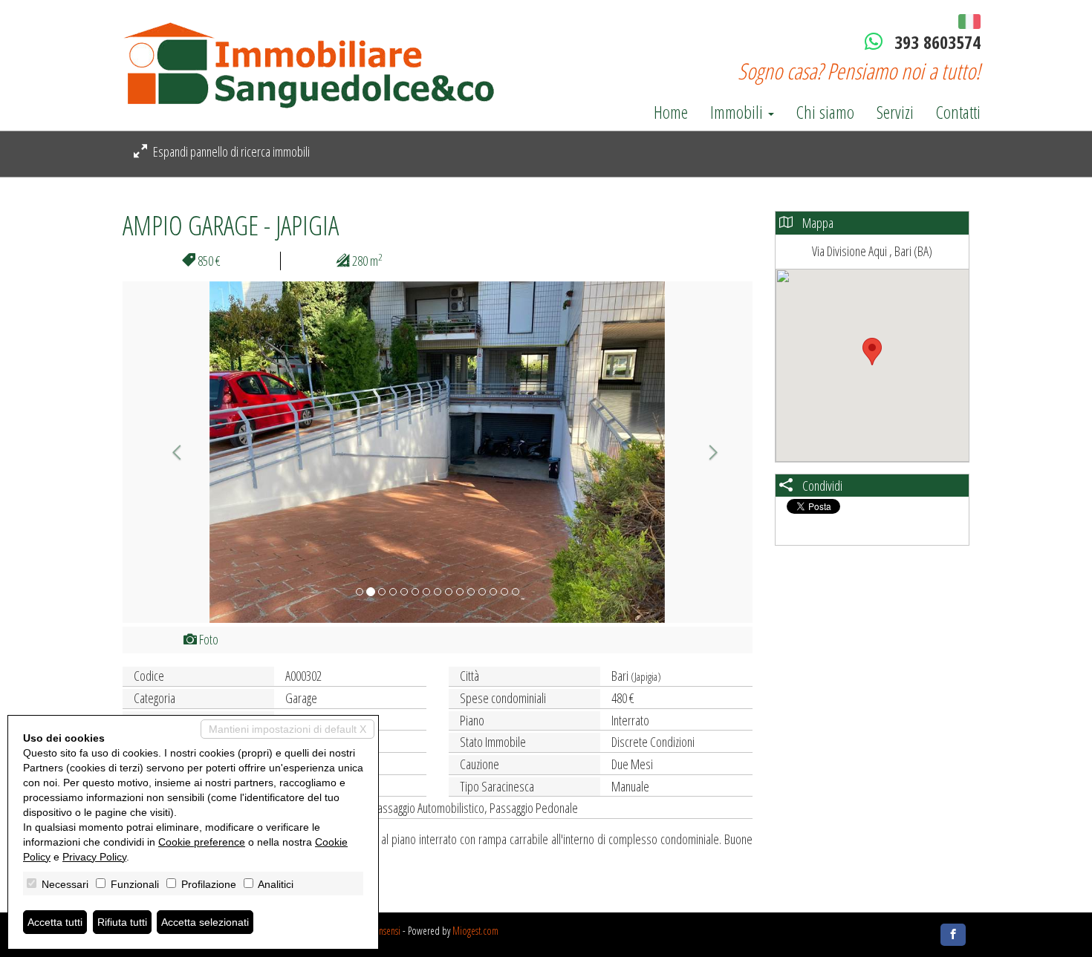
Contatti (958, 112)
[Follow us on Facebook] (953, 935)
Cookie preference (201, 842)
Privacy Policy (94, 857)
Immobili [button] (738, 112)
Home (671, 112)
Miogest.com (475, 931)
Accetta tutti (54, 922)
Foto (207, 639)
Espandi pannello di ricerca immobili (230, 151)
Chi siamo (825, 112)
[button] (170, 452)
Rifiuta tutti (122, 922)
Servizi (895, 112)
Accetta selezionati (205, 922)
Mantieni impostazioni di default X (287, 729)
